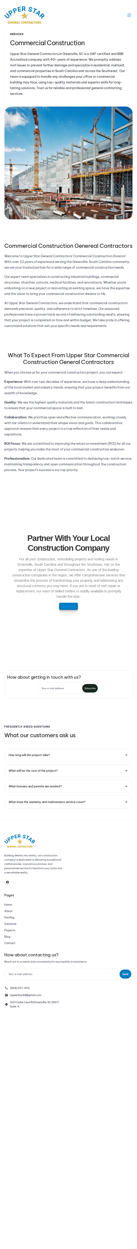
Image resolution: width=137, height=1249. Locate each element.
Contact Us (68, 606)
